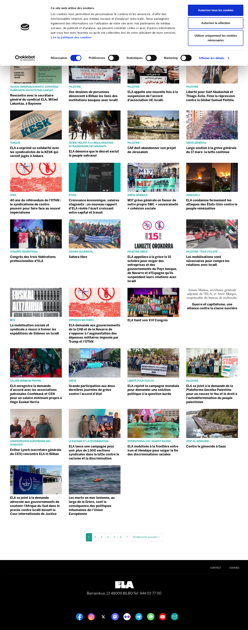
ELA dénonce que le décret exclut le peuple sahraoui (94, 153)
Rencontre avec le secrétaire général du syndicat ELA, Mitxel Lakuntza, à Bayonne (34, 99)
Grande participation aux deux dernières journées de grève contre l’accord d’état (92, 390)
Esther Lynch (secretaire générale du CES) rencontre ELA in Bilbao (35, 452)
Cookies (234, 567)
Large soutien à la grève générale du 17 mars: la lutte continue (211, 150)
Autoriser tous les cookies (215, 10)
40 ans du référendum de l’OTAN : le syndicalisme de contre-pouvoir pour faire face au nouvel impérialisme (35, 206)
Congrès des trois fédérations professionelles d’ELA (33, 259)
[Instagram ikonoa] (92, 616)
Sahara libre (78, 257)
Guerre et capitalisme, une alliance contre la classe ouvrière (212, 306)
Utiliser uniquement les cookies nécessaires (216, 38)
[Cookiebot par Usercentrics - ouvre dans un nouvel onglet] (25, 58)
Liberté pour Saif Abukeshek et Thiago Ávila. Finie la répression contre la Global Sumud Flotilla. (210, 96)
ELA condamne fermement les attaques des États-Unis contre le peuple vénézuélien (211, 204)
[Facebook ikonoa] (80, 616)
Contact (215, 567)
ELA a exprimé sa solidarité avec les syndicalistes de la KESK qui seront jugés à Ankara (34, 152)
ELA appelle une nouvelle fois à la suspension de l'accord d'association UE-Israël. (152, 96)
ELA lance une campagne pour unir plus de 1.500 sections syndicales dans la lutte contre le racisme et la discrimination (94, 452)
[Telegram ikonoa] (139, 616)
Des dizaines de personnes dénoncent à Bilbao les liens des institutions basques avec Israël (93, 96)
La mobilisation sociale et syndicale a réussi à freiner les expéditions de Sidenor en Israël (34, 329)
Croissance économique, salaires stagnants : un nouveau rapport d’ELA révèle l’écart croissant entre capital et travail (94, 206)
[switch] (113, 58)
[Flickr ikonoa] (127, 616)
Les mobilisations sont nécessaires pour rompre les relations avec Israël (208, 261)
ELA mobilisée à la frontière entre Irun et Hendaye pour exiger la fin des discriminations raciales (152, 450)
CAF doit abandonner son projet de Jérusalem (151, 150)
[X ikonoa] (103, 616)
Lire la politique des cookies (71, 37)
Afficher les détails (211, 58)
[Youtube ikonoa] (163, 616)
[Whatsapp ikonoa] (151, 616)
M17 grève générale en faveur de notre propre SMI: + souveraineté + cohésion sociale (152, 204)
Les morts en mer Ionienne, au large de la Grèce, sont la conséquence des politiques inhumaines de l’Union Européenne (92, 506)
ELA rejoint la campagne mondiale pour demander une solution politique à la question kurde (153, 390)
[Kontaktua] (174, 616)
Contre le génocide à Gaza (206, 446)
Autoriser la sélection (215, 23)
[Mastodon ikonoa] (115, 616)
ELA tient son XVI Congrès (147, 320)
